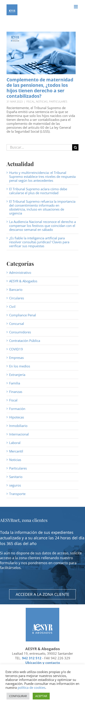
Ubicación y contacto (42, 663)
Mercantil (16, 451)
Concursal (16, 324)
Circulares (16, 298)
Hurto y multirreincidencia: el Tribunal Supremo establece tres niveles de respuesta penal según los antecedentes (42, 176)
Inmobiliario (18, 426)
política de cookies (31, 687)
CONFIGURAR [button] (18, 696)
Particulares (58, 101)
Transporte (17, 494)
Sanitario (15, 477)
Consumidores (20, 332)
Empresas (16, 358)
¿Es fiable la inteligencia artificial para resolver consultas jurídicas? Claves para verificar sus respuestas (39, 242)
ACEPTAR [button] (41, 696)
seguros (15, 485)
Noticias (42, 101)
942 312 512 (31, 658)
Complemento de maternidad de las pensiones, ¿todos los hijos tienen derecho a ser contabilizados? (40, 88)
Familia (14, 383)
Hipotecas (16, 417)
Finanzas (15, 392)
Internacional (19, 434)
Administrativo (20, 272)
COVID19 (16, 349)
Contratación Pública (24, 341)
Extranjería (17, 375)
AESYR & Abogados (23, 281)
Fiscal (30, 101)
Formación (17, 409)
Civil (12, 306)
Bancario (15, 289)
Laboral (14, 443)
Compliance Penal (22, 315)
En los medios (19, 366)
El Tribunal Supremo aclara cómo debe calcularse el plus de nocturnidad (38, 191)
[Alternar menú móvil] (76, 6)
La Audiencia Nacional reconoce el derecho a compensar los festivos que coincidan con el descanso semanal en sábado (42, 225)
